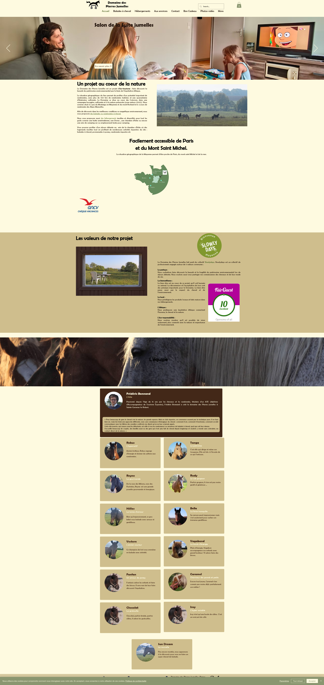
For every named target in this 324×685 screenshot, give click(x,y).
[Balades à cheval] (160, 74)
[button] (239, 5)
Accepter (312, 681)
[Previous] (8, 48)
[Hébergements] (163, 74)
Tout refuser (298, 681)
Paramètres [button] (284, 681)
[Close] (320, 681)
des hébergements (108, 118)
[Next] (316, 48)
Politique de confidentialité (135, 681)
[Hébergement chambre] (167, 74)
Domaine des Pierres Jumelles (117, 4)
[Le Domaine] (157, 74)
